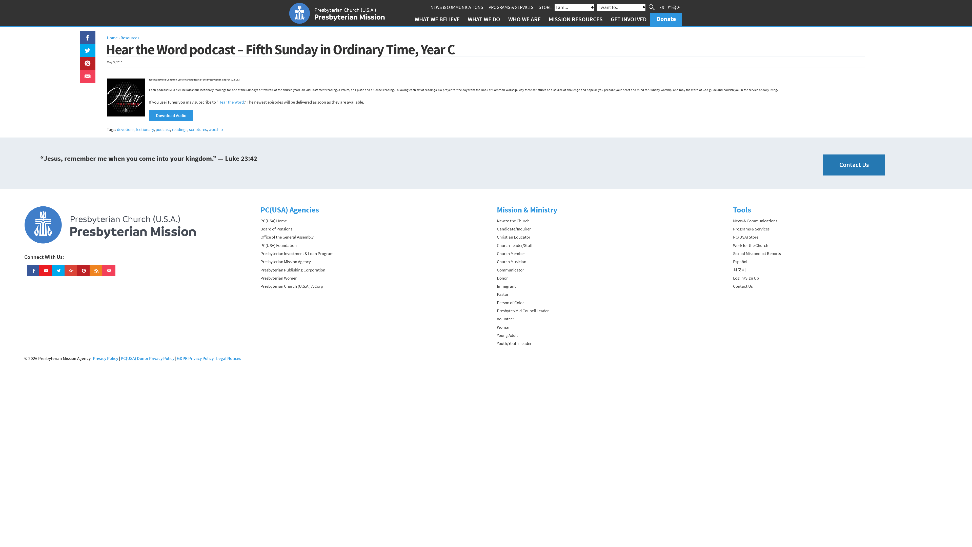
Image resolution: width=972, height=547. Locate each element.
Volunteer (505, 319)
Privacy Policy (105, 358)
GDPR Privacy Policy (195, 358)
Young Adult (507, 335)
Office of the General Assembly (287, 237)
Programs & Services (511, 7)
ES (661, 7)
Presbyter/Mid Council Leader (523, 311)
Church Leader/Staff (515, 245)
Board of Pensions (276, 229)
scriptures (198, 129)
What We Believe (437, 19)
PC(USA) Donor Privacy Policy (147, 358)
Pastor (503, 294)
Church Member (511, 253)
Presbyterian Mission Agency (285, 261)
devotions (125, 129)
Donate (666, 19)
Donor (502, 278)
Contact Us (854, 165)
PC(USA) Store (745, 237)
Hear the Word (231, 102)
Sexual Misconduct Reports (757, 253)
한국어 (674, 7)
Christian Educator (513, 237)
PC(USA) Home (273, 221)
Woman (504, 327)
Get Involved (628, 19)
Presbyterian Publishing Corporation (292, 270)
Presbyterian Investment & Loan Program (297, 253)
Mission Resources (576, 19)
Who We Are (524, 19)
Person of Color (510, 302)
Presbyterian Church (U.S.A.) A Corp (291, 286)
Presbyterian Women (278, 278)
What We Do (484, 19)
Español (740, 261)
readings (179, 129)
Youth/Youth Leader (514, 343)
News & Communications (457, 7)
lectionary (145, 129)
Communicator (510, 270)
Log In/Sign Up (746, 278)
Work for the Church (750, 245)
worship (216, 129)
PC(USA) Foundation (278, 245)
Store (545, 7)
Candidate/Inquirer (514, 229)
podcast (163, 129)
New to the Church (513, 221)
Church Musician (511, 261)
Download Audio (171, 115)
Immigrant (506, 286)
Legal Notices (228, 358)
